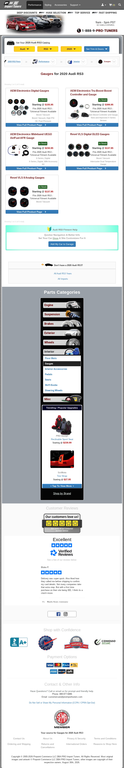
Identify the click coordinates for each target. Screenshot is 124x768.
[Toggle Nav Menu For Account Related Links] (104, 5)
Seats (48, 379)
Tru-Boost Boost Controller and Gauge (91, 92)
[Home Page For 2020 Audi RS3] (13, 4)
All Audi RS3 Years (63, 273)
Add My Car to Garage (62, 244)
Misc (47, 399)
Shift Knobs (51, 385)
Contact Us (19, 738)
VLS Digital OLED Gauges (89, 134)
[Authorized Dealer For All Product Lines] (48, 643)
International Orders (76, 744)
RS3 (46, 49)
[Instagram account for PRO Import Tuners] (65, 614)
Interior (49, 351)
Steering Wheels (53, 390)
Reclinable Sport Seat (62, 439)
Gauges (49, 363)
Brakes (49, 323)
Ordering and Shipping (19, 744)
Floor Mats (51, 358)
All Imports (63, 279)
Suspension (52, 314)
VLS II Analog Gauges (27, 177)
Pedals (48, 374)
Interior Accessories (56, 369)
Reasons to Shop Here (105, 744)
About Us (47, 738)
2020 (70, 49)
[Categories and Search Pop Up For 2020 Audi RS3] (120, 5)
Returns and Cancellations (48, 746)
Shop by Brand (62, 493)
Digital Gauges (29, 90)
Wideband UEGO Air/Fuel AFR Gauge (31, 136)
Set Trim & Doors (95, 49)
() (113, 5)
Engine (48, 305)
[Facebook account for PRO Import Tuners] (58, 614)
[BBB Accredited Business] (19, 642)
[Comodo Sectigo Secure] (105, 642)
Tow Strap (62, 476)
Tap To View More (62, 486)
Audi (23, 49)
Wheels (49, 342)
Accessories (61, 5)
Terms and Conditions (105, 738)
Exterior (49, 333)
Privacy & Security (76, 738)
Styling (48, 5)
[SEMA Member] (62, 719)
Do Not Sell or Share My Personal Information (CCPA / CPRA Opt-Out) (62, 703)
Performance (34, 5)
